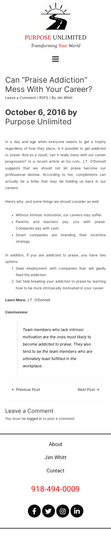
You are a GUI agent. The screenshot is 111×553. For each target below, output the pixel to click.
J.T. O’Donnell (38, 300)
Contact (55, 471)
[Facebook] (34, 511)
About (55, 444)
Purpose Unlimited (38, 121)
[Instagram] (62, 511)
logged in (34, 418)
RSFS (43, 98)
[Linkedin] (76, 511)
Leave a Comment (20, 98)
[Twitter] (48, 511)
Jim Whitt (55, 457)
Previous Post (25, 389)
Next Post (89, 389)
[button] (55, 59)
